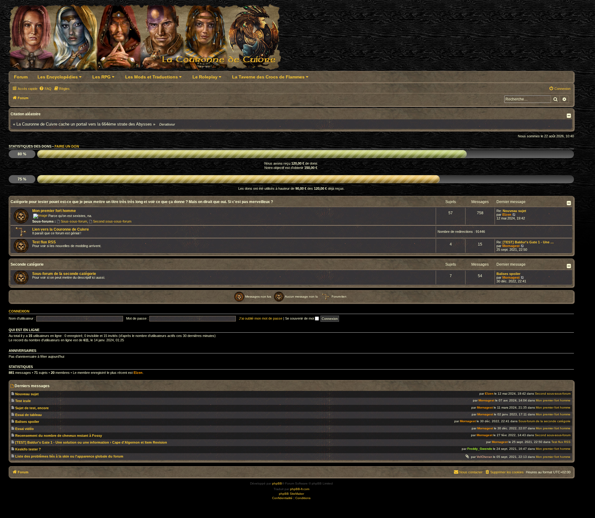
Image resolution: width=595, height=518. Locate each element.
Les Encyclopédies (58, 76)
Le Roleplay (205, 76)
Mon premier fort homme (54, 211)
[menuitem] (45, 88)
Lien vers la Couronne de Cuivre (60, 229)
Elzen (506, 214)
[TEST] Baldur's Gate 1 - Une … (528, 242)
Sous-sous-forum (74, 221)
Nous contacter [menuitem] (471, 472)
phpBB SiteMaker (291, 493)
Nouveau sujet (514, 211)
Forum (21, 76)
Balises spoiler (508, 274)
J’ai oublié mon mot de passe (260, 318)
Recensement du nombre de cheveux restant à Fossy (58, 435)
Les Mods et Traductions (152, 76)
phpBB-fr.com (299, 489)
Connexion (19, 311)
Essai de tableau (28, 415)
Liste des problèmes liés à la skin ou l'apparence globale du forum (69, 456)
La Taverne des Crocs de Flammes (269, 76)
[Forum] (148, 39)
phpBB (277, 483)
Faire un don (67, 146)
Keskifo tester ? (28, 449)
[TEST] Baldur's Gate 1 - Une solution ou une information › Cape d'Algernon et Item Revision (91, 442)
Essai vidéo (24, 429)
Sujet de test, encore (32, 408)
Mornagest (511, 246)
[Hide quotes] (569, 115)
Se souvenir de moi (300, 318)
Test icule (23, 401)
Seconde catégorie (27, 264)
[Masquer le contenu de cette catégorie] (569, 203)
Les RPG (102, 76)
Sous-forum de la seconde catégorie (64, 274)
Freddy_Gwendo (479, 448)
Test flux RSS (44, 242)
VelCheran (484, 456)
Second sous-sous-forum (112, 221)
